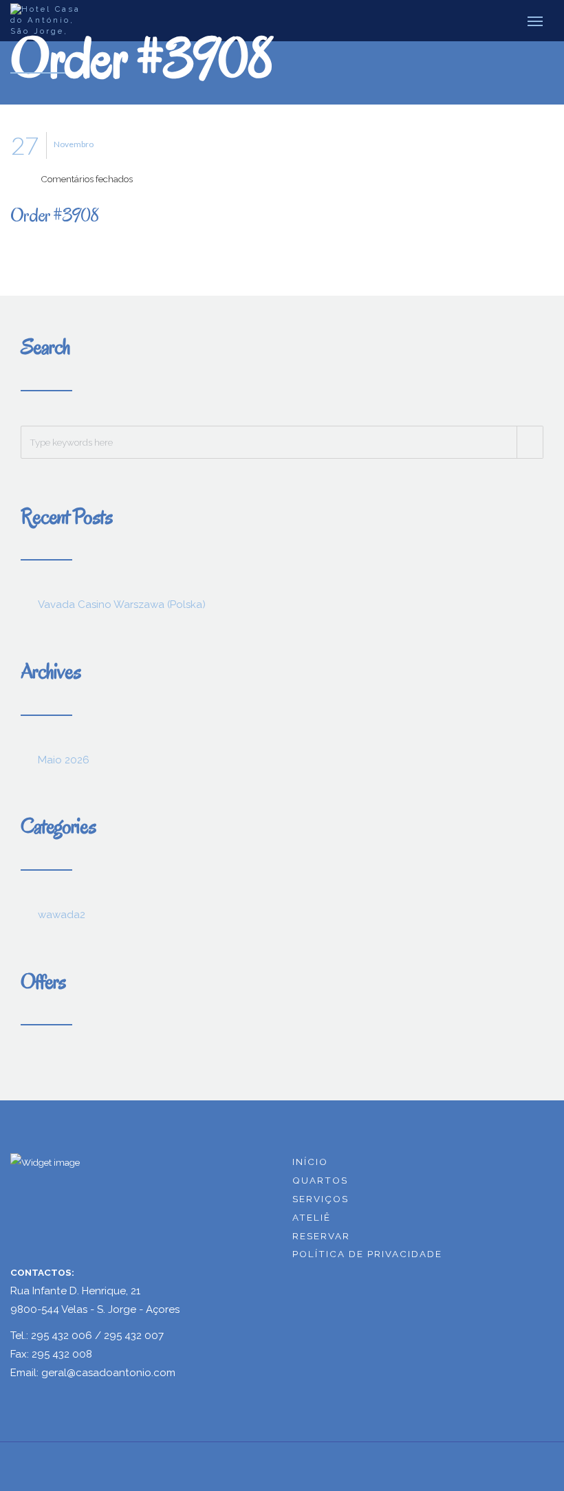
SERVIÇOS (320, 1198)
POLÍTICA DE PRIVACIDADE (367, 1253)
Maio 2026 (63, 760)
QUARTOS (320, 1180)
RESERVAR (321, 1235)
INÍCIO (310, 1161)
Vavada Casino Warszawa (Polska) (122, 604)
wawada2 (61, 914)
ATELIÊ (311, 1217)
